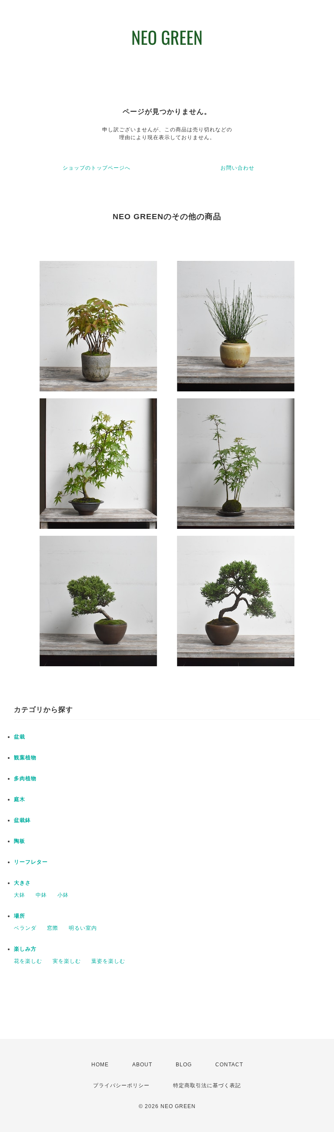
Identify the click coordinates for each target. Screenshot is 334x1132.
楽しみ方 (25, 949)
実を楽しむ (67, 961)
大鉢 (19, 895)
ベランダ (25, 928)
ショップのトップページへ (96, 168)
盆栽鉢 (22, 820)
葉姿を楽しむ (108, 961)
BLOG (184, 1065)
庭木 (19, 799)
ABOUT (142, 1065)
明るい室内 (83, 928)
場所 (19, 916)
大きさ (22, 883)
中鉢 (41, 895)
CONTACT (229, 1065)
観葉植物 (25, 758)
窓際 (52, 928)
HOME (100, 1065)
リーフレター (31, 862)
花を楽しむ (28, 961)
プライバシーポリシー (121, 1085)
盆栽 (19, 737)
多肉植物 (25, 778)
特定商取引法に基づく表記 (207, 1085)
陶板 (19, 841)
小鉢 (63, 895)
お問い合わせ (237, 168)
